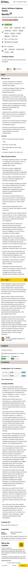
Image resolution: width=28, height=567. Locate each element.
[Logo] (5, 2)
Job (10, 69)
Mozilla (5, 11)
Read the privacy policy (6, 560)
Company (18, 69)
